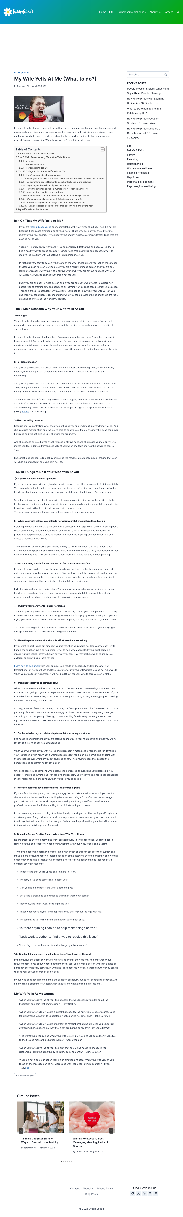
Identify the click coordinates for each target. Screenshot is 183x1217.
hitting (25, 411)
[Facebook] (132, 1193)
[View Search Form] (178, 12)
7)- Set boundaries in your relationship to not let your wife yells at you (56, 195)
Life (129, 145)
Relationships (21, 73)
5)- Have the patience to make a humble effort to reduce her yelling (56, 189)
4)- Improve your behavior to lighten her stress (46, 185)
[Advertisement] (91, 42)
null (27, 1068)
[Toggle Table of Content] (101, 149)
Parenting (132, 159)
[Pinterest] (155, 1193)
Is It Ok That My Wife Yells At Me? (36, 153)
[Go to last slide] (21, 1131)
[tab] (61, 1161)
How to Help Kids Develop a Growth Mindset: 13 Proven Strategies (143, 133)
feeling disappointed (40, 227)
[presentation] (40, 1117)
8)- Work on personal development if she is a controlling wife (52, 199)
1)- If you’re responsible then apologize (42, 175)
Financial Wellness (138, 172)
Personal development (140, 181)
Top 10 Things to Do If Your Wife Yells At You (42, 171)
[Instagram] (144, 1193)
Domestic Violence (25, 1075)
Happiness (133, 177)
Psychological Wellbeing (141, 186)
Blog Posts (91, 1194)
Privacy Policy (104, 1188)
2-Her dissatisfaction (33, 164)
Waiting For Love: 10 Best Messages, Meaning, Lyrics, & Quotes (90, 1142)
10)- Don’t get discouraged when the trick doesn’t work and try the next (58, 206)
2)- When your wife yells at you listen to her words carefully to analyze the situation (63, 178)
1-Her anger (28, 161)
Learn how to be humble (27, 666)
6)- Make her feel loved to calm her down (43, 192)
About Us (155, 11)
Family (131, 154)
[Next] (111, 1131)
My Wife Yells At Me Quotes (33, 209)
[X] (138, 1193)
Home (102, 11)
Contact (168, 11)
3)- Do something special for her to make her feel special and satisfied (57, 182)
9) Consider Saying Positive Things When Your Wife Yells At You (54, 202)
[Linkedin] (150, 1193)
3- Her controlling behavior (36, 168)
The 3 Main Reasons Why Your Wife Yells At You (44, 157)
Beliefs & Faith (135, 150)
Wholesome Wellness (139, 168)
